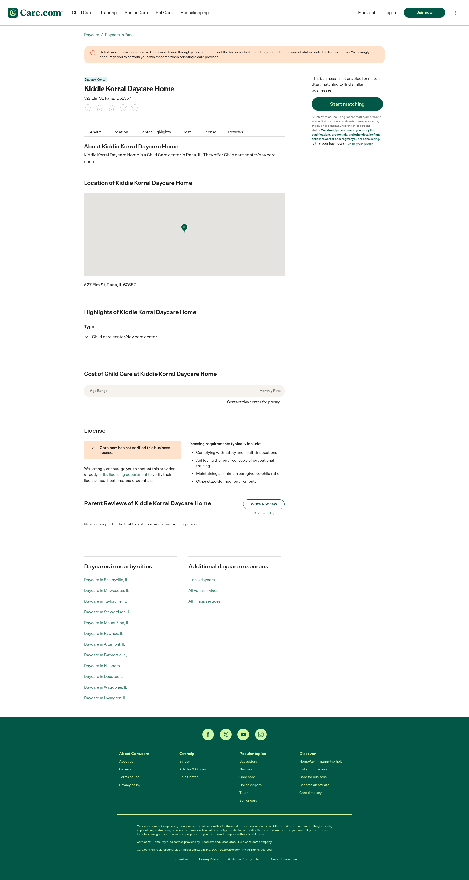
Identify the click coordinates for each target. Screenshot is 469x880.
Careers (125, 769)
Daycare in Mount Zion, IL (106, 622)
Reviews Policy (264, 513)
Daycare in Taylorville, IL (105, 601)
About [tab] (95, 131)
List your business (313, 769)
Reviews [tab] (235, 131)
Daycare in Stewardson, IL (107, 612)
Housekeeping (195, 12)
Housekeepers (250, 785)
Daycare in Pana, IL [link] (122, 34)
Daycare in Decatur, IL (103, 676)
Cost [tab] (186, 131)
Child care (247, 777)
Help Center (188, 777)
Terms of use (129, 777)
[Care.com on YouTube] (243, 734)
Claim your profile (359, 144)
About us (126, 761)
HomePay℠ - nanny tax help (320, 761)
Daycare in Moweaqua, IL (106, 590)
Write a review (264, 504)
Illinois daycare (201, 579)
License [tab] (209, 131)
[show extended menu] (455, 12)
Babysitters (248, 761)
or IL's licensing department (122, 474)
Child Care (82, 12)
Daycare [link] (91, 34)
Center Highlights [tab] (155, 131)
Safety (184, 761)
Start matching (347, 104)
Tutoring (108, 12)
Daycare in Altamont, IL (104, 644)
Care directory (310, 793)
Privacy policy (129, 785)
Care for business (313, 777)
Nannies (245, 769)
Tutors (244, 793)
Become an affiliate (314, 785)
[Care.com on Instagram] (261, 734)
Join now (425, 12)
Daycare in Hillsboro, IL (104, 665)
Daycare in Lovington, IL (105, 698)
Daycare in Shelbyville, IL (106, 579)
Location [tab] (120, 131)
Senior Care (136, 12)
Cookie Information (284, 859)
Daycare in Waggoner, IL (105, 687)
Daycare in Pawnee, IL (103, 633)
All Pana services (203, 590)
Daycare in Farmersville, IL (107, 655)
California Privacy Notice (244, 859)
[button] (390, 13)
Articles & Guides (192, 769)
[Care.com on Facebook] (208, 734)
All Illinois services (204, 601)
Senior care (248, 800)
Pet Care (164, 12)
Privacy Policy (208, 859)
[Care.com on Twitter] (226, 734)
